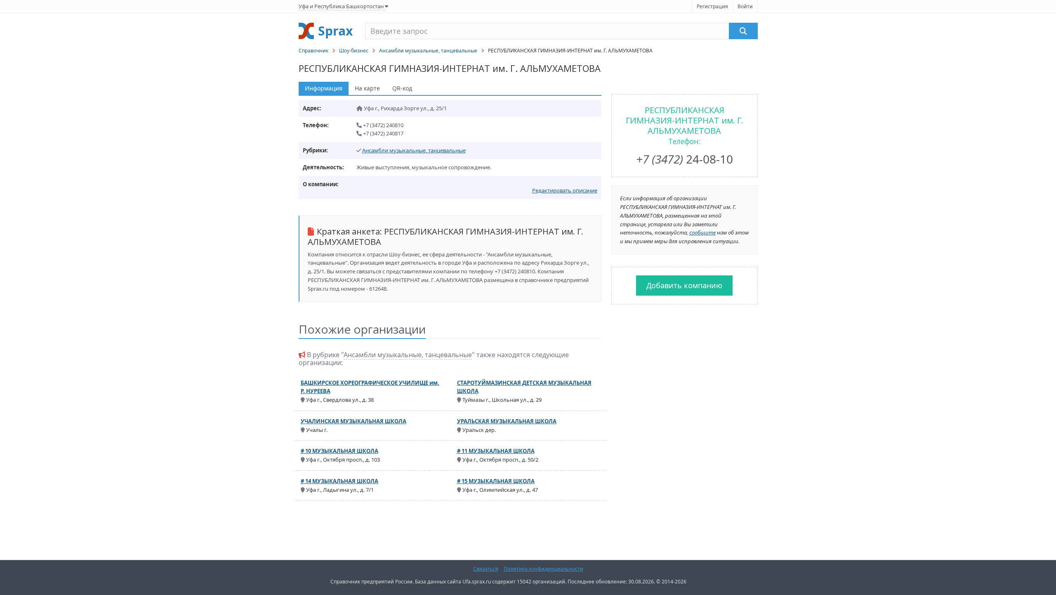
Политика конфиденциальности (543, 568)
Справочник (313, 50)
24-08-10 (684, 159)
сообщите (702, 232)
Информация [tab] (323, 88)
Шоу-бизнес (353, 50)
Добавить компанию (684, 285)
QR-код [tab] (402, 88)
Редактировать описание (564, 190)
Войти (745, 6)
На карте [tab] (367, 88)
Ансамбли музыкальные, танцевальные (428, 50)
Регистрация (712, 6)
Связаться (485, 568)
